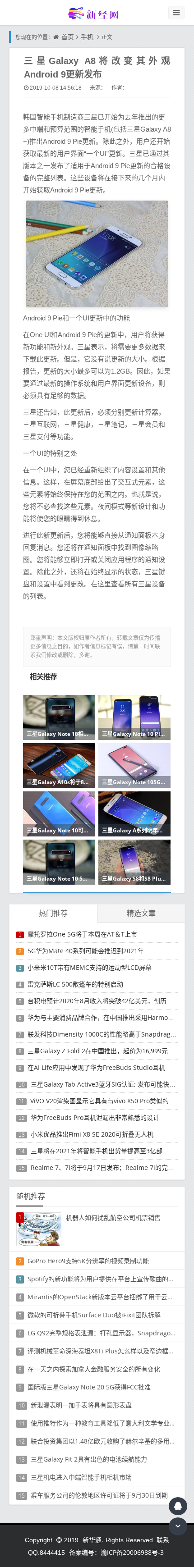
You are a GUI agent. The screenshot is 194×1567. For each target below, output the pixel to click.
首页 (67, 36)
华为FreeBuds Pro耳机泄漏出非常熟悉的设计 (95, 1117)
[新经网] (97, 13)
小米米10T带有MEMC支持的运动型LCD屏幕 (90, 967)
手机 (87, 36)
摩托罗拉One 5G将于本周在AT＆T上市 (82, 934)
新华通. (93, 1539)
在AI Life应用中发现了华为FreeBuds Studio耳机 (96, 1067)
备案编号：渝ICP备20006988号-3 (116, 1552)
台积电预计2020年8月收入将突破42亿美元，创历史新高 (106, 1000)
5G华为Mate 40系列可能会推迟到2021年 (86, 950)
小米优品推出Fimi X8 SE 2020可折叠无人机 (92, 1134)
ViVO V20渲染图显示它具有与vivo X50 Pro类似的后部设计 (112, 1100)
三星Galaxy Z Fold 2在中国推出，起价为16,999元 (98, 1050)
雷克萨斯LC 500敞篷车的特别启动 (75, 984)
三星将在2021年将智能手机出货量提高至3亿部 (96, 1151)
